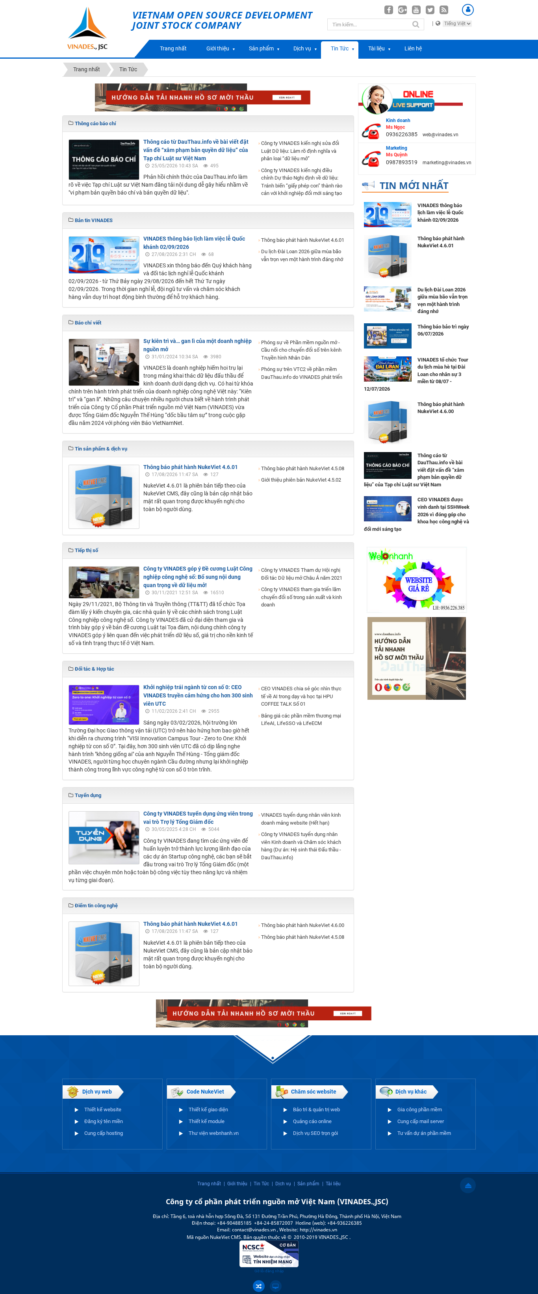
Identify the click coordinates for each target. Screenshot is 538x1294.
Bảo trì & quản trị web (316, 1109)
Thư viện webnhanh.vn (214, 1133)
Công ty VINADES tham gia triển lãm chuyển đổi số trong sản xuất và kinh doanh (301, 597)
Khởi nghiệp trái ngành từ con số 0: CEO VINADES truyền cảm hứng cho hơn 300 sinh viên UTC (198, 695)
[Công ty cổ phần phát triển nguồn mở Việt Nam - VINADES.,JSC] (96, 29)
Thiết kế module (206, 1121)
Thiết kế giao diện (208, 1109)
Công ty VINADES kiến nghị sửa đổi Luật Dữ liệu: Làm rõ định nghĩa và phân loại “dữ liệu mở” (300, 150)
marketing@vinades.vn (447, 162)
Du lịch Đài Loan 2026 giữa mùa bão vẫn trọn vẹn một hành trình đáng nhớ (302, 255)
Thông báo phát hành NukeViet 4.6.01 (302, 240)
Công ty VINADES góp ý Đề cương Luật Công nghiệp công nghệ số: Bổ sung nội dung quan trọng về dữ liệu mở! (197, 576)
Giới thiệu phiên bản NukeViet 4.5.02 (301, 480)
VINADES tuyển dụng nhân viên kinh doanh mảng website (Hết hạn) (301, 819)
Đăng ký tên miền (103, 1121)
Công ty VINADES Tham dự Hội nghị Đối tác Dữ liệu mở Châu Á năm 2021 (301, 574)
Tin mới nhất (414, 185)
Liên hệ (413, 48)
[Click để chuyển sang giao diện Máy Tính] (276, 1286)
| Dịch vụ (281, 1183)
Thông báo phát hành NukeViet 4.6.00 (302, 925)
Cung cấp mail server (420, 1121)
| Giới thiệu (235, 1183)
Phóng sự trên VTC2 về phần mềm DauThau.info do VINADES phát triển (301, 373)
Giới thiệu (217, 48)
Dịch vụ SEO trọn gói (315, 1133)
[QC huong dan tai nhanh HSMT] (416, 658)
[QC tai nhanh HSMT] (208, 97)
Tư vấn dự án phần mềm (424, 1133)
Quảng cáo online (312, 1121)
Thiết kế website (102, 1109)
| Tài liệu (331, 1183)
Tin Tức (340, 48)
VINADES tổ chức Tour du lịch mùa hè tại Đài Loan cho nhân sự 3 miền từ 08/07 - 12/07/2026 (416, 374)
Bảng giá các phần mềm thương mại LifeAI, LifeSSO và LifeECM (301, 720)
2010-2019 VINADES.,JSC (321, 1237)
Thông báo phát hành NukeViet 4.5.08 (302, 468)
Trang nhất (173, 48)
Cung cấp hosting (103, 1133)
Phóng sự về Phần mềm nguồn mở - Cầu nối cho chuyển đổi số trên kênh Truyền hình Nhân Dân (301, 350)
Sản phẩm (261, 48)
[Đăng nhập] (468, 10)
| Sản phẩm (306, 1183)
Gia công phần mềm (419, 1109)
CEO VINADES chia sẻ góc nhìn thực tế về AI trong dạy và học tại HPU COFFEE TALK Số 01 (301, 696)
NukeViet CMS (225, 1237)
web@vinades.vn (440, 134)
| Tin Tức (259, 1183)
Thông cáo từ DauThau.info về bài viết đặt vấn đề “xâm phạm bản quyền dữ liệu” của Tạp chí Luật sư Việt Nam (196, 150)
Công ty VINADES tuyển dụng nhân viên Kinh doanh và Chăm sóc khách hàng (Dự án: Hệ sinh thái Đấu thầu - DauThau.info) (301, 845)
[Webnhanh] (416, 579)
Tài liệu (376, 48)
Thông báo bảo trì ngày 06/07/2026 (443, 330)
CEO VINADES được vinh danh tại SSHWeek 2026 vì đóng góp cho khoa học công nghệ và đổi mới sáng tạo (416, 514)
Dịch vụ (302, 48)
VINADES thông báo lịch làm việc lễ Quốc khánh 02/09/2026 (440, 212)
